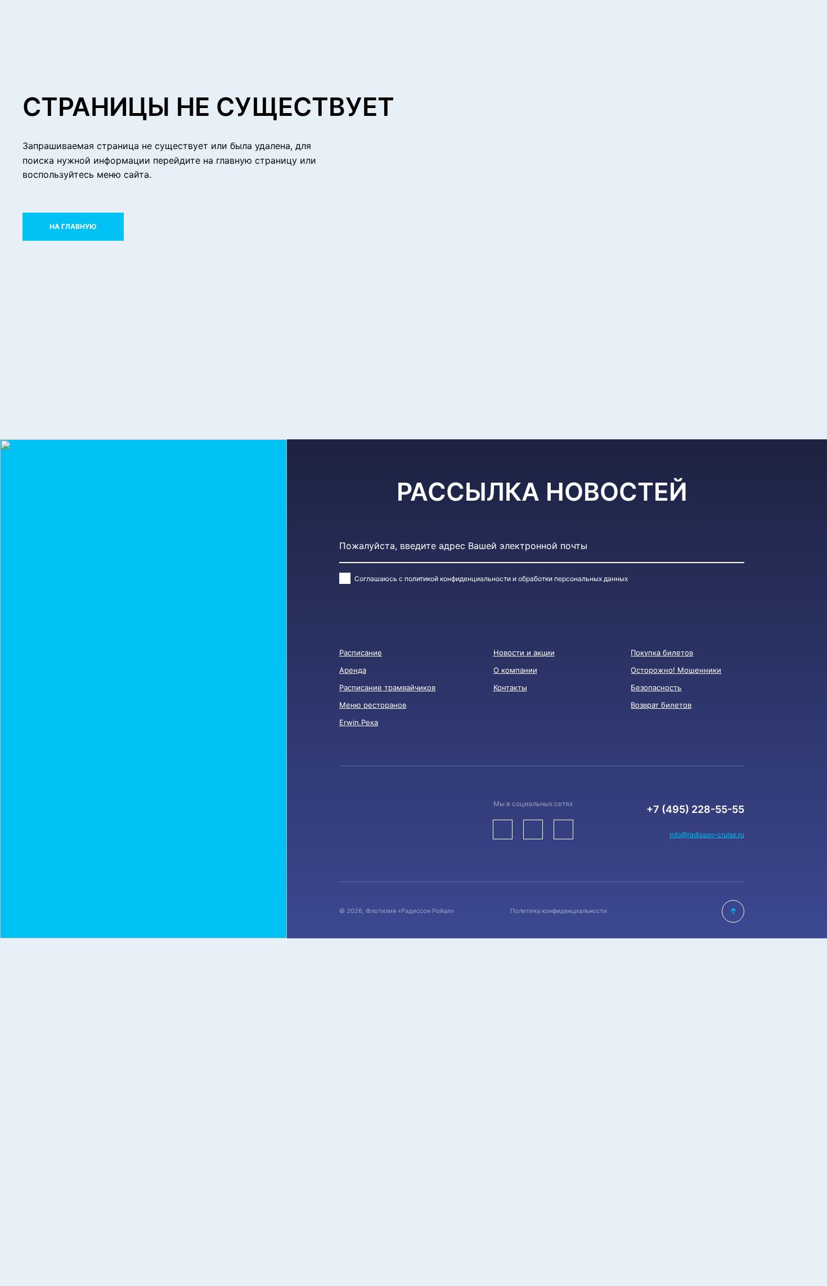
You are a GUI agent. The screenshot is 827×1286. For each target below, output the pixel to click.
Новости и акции (524, 652)
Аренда (352, 670)
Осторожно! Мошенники (676, 670)
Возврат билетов (661, 704)
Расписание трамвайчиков (387, 687)
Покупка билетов (662, 652)
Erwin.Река (358, 722)
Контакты (510, 687)
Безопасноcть (656, 687)
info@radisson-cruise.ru (706, 834)
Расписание (360, 652)
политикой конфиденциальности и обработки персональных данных (516, 578)
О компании (515, 670)
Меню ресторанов (372, 704)
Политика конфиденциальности (558, 911)
